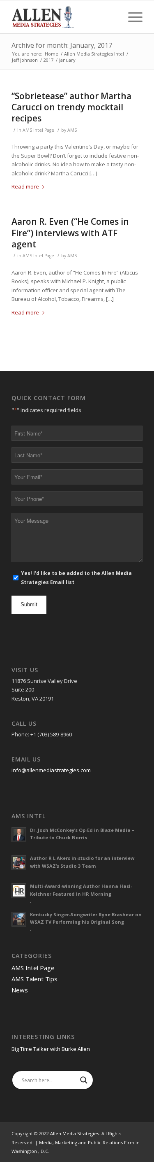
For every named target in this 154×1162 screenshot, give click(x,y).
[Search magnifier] (84, 1080)
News (19, 990)
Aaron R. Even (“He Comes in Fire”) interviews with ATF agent (70, 233)
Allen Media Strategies (74, 1133)
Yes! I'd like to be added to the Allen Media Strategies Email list (76, 577)
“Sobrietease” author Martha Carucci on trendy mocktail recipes (71, 107)
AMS (72, 130)
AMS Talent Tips (34, 979)
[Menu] (131, 16)
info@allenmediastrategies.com (51, 770)
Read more (25, 186)
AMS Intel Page (38, 130)
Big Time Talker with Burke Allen (50, 1049)
